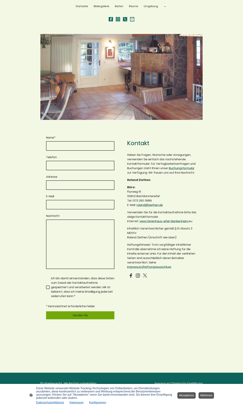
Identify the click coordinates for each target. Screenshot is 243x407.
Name (51, 138)
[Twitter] (125, 19)
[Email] (132, 19)
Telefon (51, 157)
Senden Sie (80, 315)
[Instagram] (118, 19)
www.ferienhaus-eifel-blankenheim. (164, 221)
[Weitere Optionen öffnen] (165, 6)
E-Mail (50, 196)
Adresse (51, 177)
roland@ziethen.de (149, 205)
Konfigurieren (97, 402)
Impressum (162, 383)
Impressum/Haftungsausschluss (149, 267)
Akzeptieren (186, 395)
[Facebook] (111, 19)
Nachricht (53, 216)
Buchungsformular (181, 168)
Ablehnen (206, 395)
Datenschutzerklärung (187, 383)
